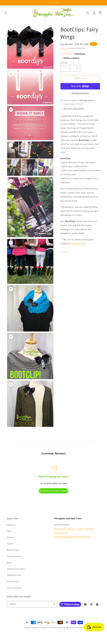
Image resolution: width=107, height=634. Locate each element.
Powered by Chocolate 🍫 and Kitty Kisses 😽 (66, 628)
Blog (9, 562)
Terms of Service (14, 587)
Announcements (14, 556)
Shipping (64, 48)
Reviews (10, 537)
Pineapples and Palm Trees (39, 628)
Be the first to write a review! (53, 491)
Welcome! (11, 525)
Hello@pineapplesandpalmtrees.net (72, 536)
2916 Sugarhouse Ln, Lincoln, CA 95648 (73, 528)
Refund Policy (13, 550)
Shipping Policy (14, 575)
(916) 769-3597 (61, 532)
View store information (74, 108)
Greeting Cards (77, 243)
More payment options (80, 93)
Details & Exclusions (16, 569)
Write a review (71, 58)
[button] (6, 13)
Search (10, 543)
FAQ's (9, 531)
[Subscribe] (54, 604)
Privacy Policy (13, 581)
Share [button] (65, 252)
